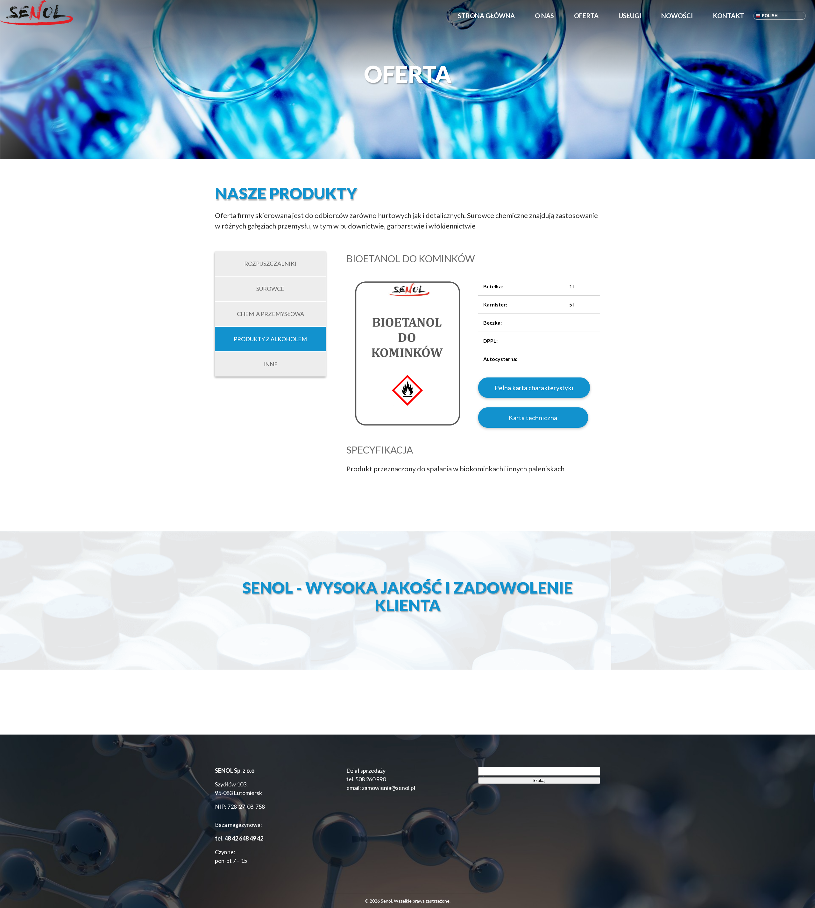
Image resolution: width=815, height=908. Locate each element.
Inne (270, 364)
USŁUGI (630, 15)
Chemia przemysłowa (270, 313)
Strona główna (486, 15)
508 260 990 (370, 779)
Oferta (586, 15)
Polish (769, 15)
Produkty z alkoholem (270, 338)
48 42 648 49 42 (243, 838)
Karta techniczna (533, 417)
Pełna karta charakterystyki (534, 387)
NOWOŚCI (677, 15)
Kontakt (728, 15)
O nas (544, 15)
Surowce (270, 288)
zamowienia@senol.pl (388, 787)
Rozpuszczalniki (270, 263)
